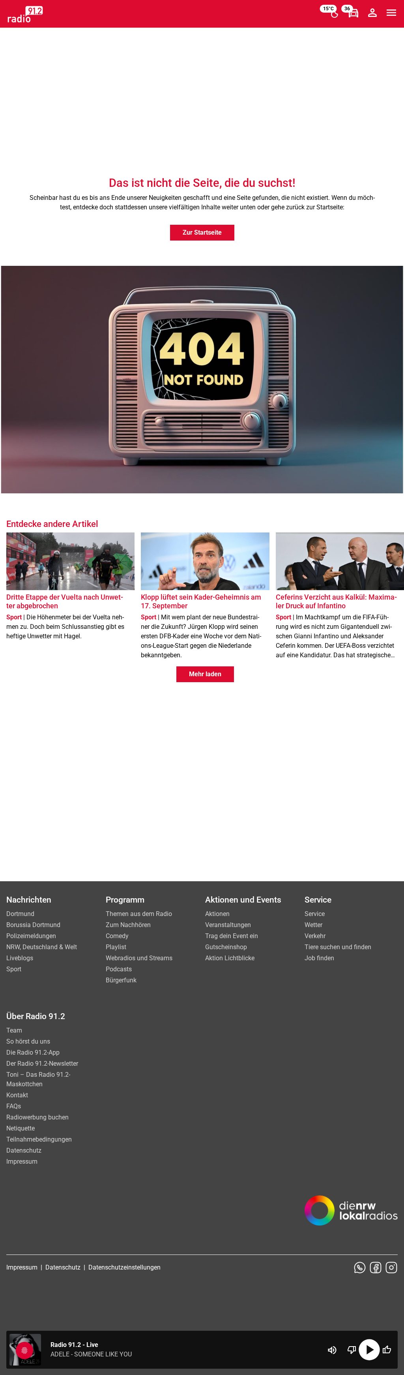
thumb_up (386, 1349)
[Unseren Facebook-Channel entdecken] (375, 1267)
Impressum (21, 1161)
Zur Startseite (202, 232)
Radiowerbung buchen (37, 1117)
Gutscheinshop (226, 947)
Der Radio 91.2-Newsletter (42, 1063)
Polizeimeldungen (31, 936)
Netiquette (20, 1128)
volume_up (332, 1350)
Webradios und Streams (139, 958)
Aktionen (217, 914)
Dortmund (20, 914)
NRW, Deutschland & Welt (41, 947)
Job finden (319, 958)
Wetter (313, 925)
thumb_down (352, 1349)
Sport (13, 969)
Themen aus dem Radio (139, 914)
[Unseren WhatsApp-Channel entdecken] (360, 1267)
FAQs (13, 1106)
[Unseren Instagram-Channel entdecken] (391, 1267)
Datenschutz (23, 1150)
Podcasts (119, 969)
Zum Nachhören (128, 925)
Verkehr (315, 936)
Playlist (116, 947)
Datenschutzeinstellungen (124, 1267)
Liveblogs (19, 958)
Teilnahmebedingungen (39, 1139)
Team (14, 1030)
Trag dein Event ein (231, 936)
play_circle (369, 1349)
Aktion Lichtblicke (229, 958)
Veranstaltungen (228, 925)
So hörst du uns (28, 1041)
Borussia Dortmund (33, 925)
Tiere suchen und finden (338, 947)
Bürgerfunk (121, 980)
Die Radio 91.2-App (33, 1052)
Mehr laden (205, 674)
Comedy (117, 936)
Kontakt (17, 1095)
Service (315, 914)
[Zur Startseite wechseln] (25, 14)
